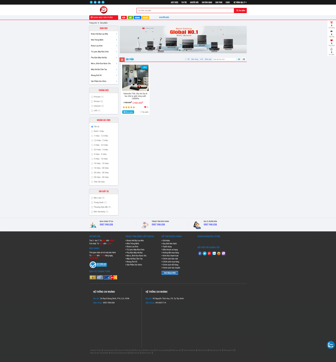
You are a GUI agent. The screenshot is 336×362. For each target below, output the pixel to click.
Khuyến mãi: (164, 17)
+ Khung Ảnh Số (131, 262)
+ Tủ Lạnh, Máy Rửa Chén (134, 249)
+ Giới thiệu (165, 240)
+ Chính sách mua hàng (170, 262)
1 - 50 (187, 59)
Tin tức (184, 2)
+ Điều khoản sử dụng (169, 249)
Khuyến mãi (194, 2)
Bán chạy (194, 59)
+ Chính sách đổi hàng (169, 265)
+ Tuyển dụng (166, 246)
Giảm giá (208, 59)
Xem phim (218, 2)
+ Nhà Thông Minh (132, 243)
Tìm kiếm (241, 10)
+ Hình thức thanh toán (169, 255)
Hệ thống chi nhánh (104, 291)
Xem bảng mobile (170, 273)
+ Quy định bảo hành (169, 243)
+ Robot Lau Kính (131, 246)
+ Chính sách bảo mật (169, 259)
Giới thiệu (174, 2)
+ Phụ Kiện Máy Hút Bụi (134, 252)
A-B (201, 59)
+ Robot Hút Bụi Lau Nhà (134, 240)
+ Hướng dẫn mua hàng (170, 252)
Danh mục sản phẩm (103, 17)
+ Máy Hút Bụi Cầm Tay (134, 259)
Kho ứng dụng (207, 2)
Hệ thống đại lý (239, 2)
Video (228, 2)
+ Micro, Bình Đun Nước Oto (135, 255)
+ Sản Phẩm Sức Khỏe (133, 265)
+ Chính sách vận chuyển (170, 268)
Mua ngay (129, 112)
